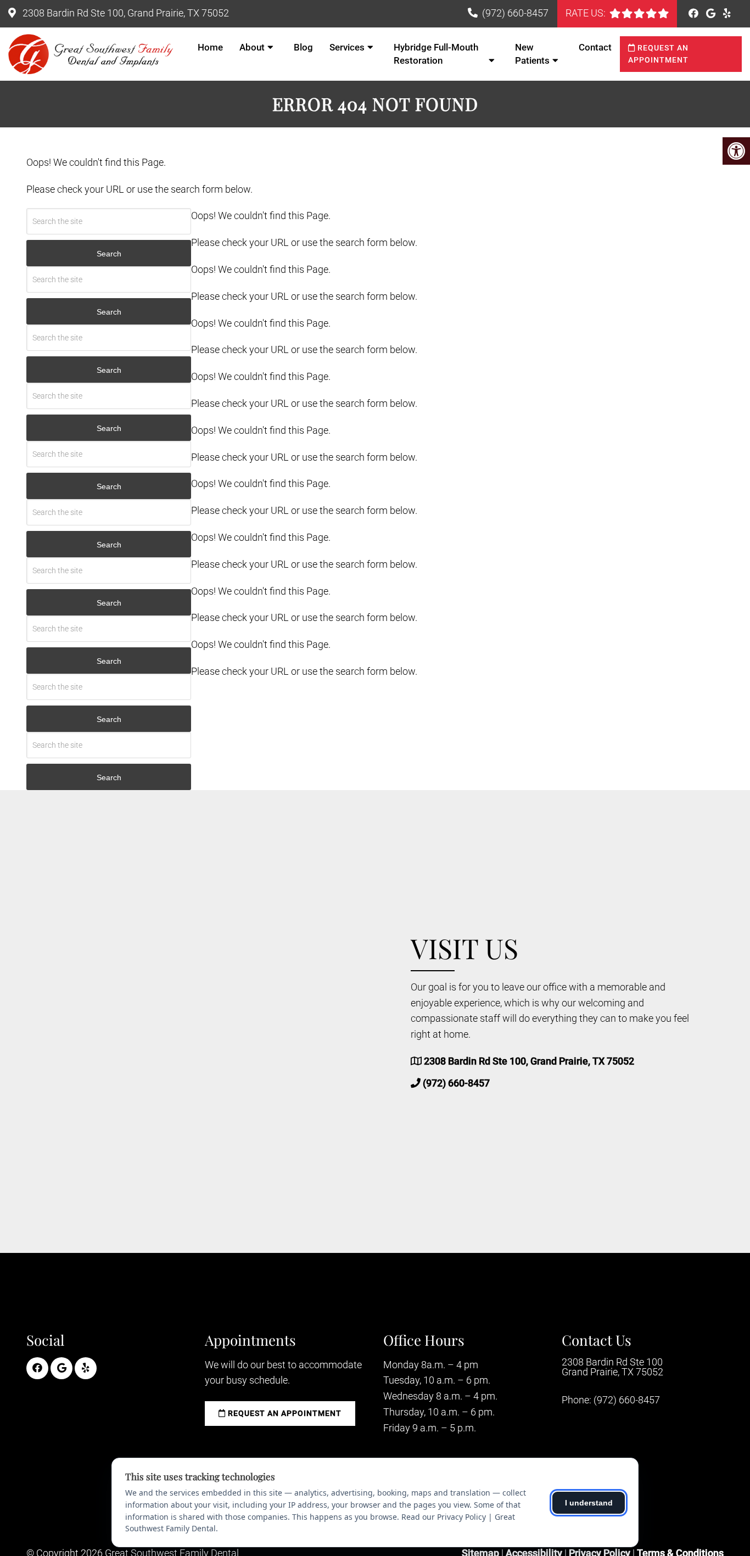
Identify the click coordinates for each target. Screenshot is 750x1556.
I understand (589, 1502)
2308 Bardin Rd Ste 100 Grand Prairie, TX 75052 (612, 1367)
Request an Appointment (658, 53)
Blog (303, 47)
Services (347, 47)
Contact (595, 47)
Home (210, 47)
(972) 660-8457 (515, 13)
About (252, 47)
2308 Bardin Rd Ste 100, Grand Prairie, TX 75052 (124, 13)
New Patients (532, 54)
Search (109, 253)
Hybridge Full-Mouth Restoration (436, 54)
